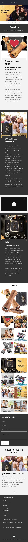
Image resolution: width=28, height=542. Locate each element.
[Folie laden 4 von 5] (15, 23)
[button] (2, 2)
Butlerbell (7, 539)
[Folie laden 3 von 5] (14, 23)
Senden (5, 443)
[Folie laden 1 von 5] (11, 23)
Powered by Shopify (12, 539)
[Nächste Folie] (19, 22)
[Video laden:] (14, 204)
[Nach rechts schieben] (16, 491)
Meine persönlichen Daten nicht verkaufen (12, 527)
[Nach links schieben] (11, 491)
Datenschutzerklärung (21, 539)
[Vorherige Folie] (8, 22)
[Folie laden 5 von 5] (17, 23)
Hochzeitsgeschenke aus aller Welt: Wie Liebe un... (13, 474)
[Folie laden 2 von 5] (12, 23)
